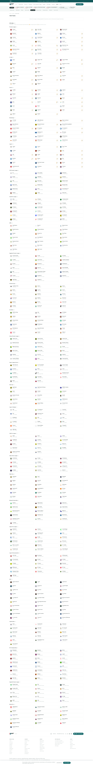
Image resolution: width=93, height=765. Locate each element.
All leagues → (27, 753)
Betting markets (72, 744)
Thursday (10, 749)
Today (10, 740)
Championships (45, 10)
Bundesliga (26, 744)
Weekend (10, 744)
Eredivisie (26, 749)
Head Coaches (27, 10)
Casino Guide (56, 10)
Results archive (57, 744)
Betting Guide (12, 10)
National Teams (38, 10)
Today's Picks (20, 4)
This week (10, 743)
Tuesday (10, 747)
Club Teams (33, 10)
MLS (25, 747)
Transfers (53, 4)
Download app (79, 733)
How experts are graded (58, 740)
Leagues (44, 4)
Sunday (10, 753)
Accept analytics (67, 762)
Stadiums (50, 10)
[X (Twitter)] (65, 733)
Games (71, 747)
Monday (10, 745)
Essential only (59, 762)
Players (22, 10)
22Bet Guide (17, 10)
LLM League (48, 4)
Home (10, 13)
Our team (71, 740)
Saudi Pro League (27, 748)
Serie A (26, 743)
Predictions (30, 4)
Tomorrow (26, 4)
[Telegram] (71, 733)
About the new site (73, 748)
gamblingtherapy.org (46, 759)
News (60, 4)
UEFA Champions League (37, 4)
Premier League (27, 740)
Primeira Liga (27, 752)
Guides (57, 4)
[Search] (74, 4)
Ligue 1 (26, 745)
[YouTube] (69, 733)
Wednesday (11, 748)
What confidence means (58, 743)
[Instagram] (67, 733)
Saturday (10, 752)
